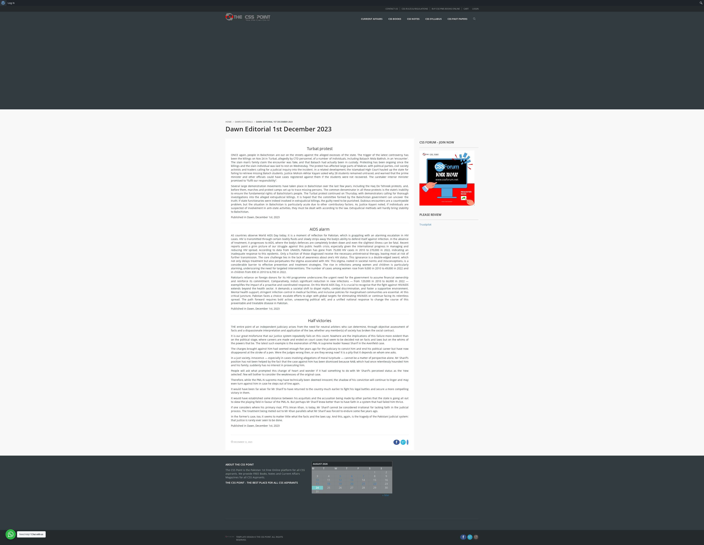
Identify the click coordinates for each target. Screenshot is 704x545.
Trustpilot (425, 224)
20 (351, 483)
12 (340, 480)
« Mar (385, 495)
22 (374, 483)
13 (351, 480)
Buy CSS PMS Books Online (446, 8)
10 (317, 480)
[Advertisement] (110, 67)
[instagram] (475, 537)
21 (363, 483)
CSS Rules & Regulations (415, 8)
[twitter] (469, 537)
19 (340, 483)
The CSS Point (263, 536)
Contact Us (392, 8)
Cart (466, 8)
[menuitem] (3, 3)
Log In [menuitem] (11, 2)
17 (317, 483)
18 (328, 483)
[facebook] (463, 537)
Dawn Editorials (244, 121)
